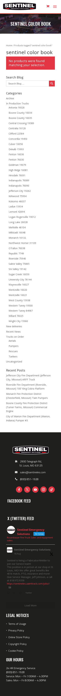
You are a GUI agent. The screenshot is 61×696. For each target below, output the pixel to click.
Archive (10, 98)
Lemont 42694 (17, 211)
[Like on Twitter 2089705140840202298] (21, 593)
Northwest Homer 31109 (22, 243)
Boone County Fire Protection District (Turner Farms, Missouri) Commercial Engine (26, 407)
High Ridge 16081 (18, 170)
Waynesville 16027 (19, 284)
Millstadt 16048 (17, 232)
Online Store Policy (19, 637)
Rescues (13, 351)
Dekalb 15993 (16, 149)
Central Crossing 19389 (21, 123)
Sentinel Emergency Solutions (32, 549)
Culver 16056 (16, 144)
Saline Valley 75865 (19, 263)
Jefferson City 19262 (20, 190)
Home (9, 45)
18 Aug (17, 553)
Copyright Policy (17, 644)
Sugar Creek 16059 (19, 274)
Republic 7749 (16, 253)
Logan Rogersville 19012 (22, 217)
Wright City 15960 (18, 321)
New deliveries (14, 326)
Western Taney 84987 (21, 310)
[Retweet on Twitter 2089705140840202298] (15, 593)
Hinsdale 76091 (17, 175)
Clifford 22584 (16, 133)
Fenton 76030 (16, 159)
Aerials (12, 340)
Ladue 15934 (16, 206)
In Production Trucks (17, 103)
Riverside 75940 (17, 258)
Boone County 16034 (20, 112)
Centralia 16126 (17, 128)
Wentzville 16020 (18, 289)
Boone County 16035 (20, 118)
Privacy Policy (16, 630)
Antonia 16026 (17, 107)
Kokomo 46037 (17, 201)
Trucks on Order (15, 336)
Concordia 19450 (18, 138)
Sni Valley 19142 (17, 269)
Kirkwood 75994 (17, 196)
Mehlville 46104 (17, 227)
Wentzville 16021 (18, 295)
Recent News (13, 331)
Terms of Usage (17, 624)
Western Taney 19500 (21, 305)
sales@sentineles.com (33, 472)
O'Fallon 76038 (17, 248)
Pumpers (13, 346)
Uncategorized (14, 361)
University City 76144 (20, 279)
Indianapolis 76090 (19, 185)
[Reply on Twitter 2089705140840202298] (9, 593)
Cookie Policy (15, 651)
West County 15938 (19, 300)
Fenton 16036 (16, 154)
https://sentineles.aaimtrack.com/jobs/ (28, 583)
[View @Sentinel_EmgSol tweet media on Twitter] (10, 587)
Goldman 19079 (17, 164)
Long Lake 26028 (18, 222)
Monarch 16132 (17, 237)
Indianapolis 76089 (19, 180)
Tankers (13, 356)
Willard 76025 (16, 315)
